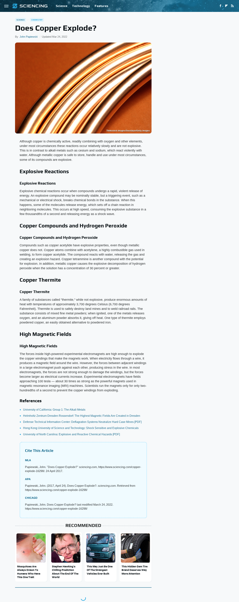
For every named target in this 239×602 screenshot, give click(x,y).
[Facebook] (220, 6)
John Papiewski (29, 36)
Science (61, 6)
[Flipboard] (226, 6)
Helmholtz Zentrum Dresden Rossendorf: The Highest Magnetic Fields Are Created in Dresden (81, 415)
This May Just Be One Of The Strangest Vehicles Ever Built (100, 570)
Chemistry (37, 20)
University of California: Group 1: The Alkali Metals (54, 409)
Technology (81, 6)
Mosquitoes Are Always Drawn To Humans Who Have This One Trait (28, 572)
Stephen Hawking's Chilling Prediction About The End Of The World (65, 572)
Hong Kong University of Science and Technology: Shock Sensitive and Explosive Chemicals (81, 428)
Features (101, 6)
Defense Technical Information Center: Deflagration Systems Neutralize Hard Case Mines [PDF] (82, 421)
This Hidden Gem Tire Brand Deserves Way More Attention (134, 570)
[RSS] (232, 6)
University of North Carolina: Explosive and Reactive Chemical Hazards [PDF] (71, 434)
